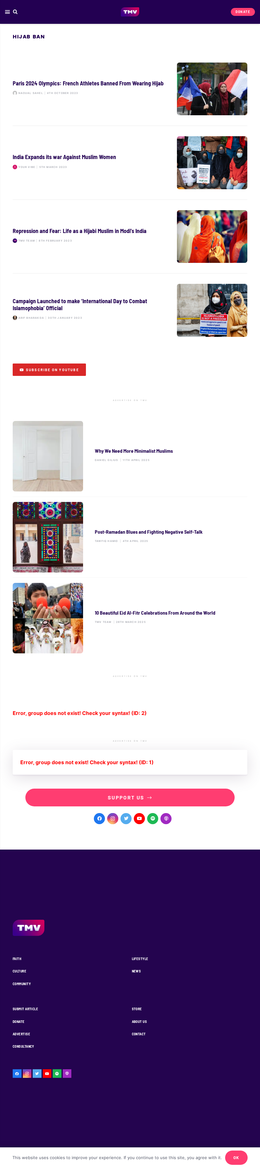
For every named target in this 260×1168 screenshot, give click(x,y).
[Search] (15, 12)
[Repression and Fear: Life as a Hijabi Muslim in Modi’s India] (130, 236)
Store (137, 1009)
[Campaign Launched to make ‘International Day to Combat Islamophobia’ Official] (130, 310)
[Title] (152, 818)
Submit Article (25, 1009)
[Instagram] (112, 818)
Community (22, 984)
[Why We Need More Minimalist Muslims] (130, 456)
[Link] (130, 12)
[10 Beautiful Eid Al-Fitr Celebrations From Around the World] (130, 618)
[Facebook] (99, 818)
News (136, 971)
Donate (19, 1021)
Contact (139, 1034)
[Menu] (7, 12)
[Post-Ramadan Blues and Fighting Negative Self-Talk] (130, 537)
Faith (17, 959)
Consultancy (23, 1046)
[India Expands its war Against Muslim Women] (130, 162)
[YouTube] (139, 818)
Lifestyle (140, 959)
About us (139, 1021)
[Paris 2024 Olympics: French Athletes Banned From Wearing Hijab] (130, 89)
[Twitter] (126, 818)
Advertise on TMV (130, 400)
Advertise (21, 1034)
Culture (19, 971)
